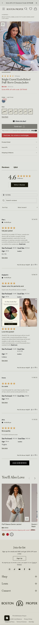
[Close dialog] (36, 299)
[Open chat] (7, 618)
